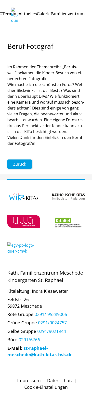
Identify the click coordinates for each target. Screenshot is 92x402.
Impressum (29, 380)
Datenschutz (60, 380)
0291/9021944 (51, 331)
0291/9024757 (52, 323)
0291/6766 (29, 339)
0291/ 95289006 (51, 314)
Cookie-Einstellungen (46, 387)
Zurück (19, 164)
